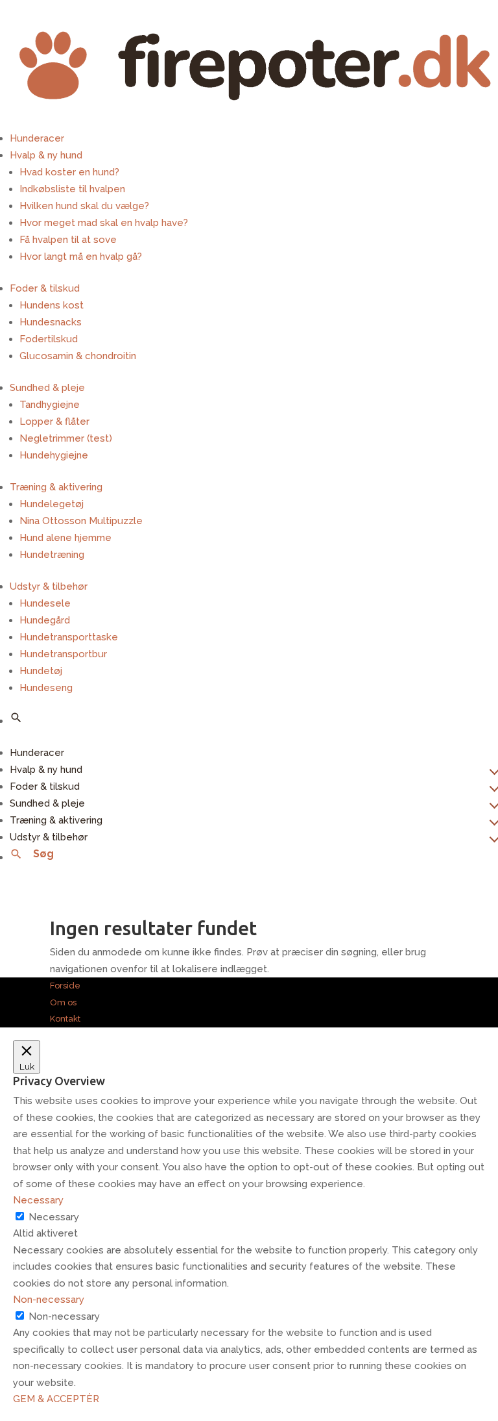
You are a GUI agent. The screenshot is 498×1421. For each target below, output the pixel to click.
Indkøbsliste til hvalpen (72, 189)
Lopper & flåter (54, 421)
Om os (63, 1002)
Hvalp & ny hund (46, 155)
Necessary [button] (38, 1200)
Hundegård (44, 620)
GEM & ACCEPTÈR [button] (56, 1399)
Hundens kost (51, 305)
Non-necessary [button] (48, 1299)
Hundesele (45, 603)
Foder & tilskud (45, 288)
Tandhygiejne (49, 404)
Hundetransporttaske (68, 637)
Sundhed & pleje (47, 388)
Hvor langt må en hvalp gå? (80, 256)
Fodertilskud (48, 339)
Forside (65, 985)
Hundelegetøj (51, 504)
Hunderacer (37, 138)
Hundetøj (40, 671)
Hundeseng (46, 688)
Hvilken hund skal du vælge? (84, 206)
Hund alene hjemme (65, 538)
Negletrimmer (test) (65, 438)
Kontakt (65, 1019)
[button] (16, 717)
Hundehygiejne (53, 455)
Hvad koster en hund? (69, 172)
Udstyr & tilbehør (49, 586)
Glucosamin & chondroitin (77, 356)
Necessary (54, 1217)
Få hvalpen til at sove (68, 239)
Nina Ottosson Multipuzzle (81, 521)
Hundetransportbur (63, 654)
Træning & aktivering (56, 487)
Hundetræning (51, 554)
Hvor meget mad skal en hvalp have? (103, 223)
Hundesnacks (50, 322)
